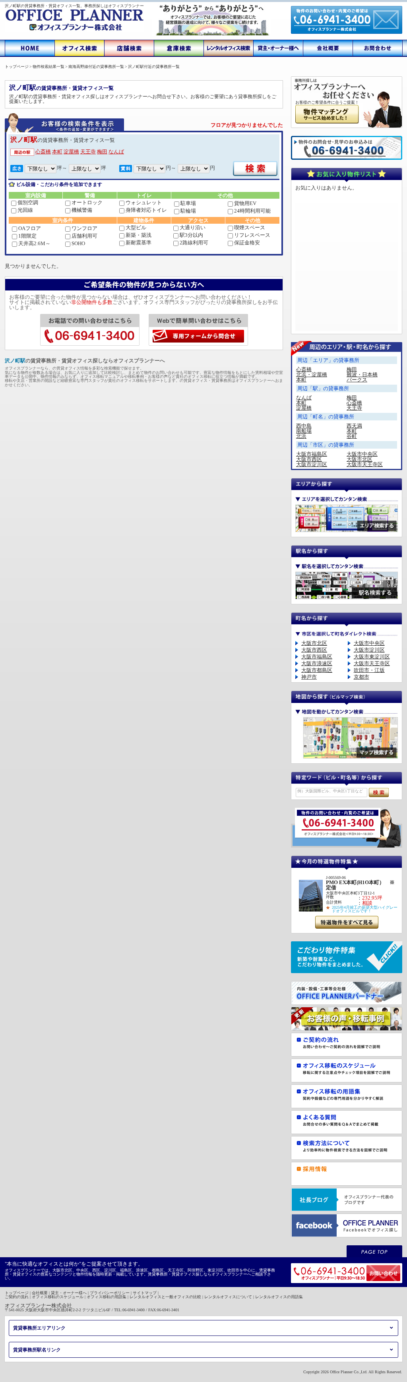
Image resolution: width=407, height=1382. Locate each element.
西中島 (304, 426)
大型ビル (136, 227)
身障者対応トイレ (146, 210)
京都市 (361, 677)
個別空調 (27, 202)
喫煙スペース (249, 227)
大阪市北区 (359, 459)
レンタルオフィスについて (228, 1297)
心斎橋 (43, 152)
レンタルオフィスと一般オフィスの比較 (165, 1297)
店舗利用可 (84, 236)
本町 (57, 152)
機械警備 (82, 210)
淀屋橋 (71, 152)
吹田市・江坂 (369, 670)
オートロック (87, 202)
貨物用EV (245, 203)
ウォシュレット (144, 202)
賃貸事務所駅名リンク (37, 1350)
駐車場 (188, 203)
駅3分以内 (191, 235)
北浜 (301, 436)
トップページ (17, 1293)
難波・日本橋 (362, 374)
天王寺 (88, 152)
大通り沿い (192, 227)
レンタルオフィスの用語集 (279, 1297)
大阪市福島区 (311, 454)
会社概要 (40, 1293)
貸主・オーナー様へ (69, 1293)
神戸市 (309, 677)
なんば (116, 152)
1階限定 (27, 236)
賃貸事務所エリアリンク (39, 1328)
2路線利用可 (194, 243)
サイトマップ (145, 1293)
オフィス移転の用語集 (106, 1297)
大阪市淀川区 (311, 464)
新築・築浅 (138, 235)
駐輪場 (188, 211)
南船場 (304, 431)
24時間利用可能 (252, 211)
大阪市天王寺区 (365, 464)
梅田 (102, 152)
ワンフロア (84, 228)
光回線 (25, 210)
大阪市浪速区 (316, 663)
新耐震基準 (138, 243)
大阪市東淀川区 (372, 657)
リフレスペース (252, 235)
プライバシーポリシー (110, 1293)
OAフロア (29, 228)
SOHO (78, 243)
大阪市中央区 (362, 454)
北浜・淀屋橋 (311, 374)
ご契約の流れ (17, 1297)
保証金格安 (247, 243)
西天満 (354, 426)
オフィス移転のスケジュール (57, 1297)
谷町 (352, 436)
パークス (357, 380)
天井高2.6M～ (34, 243)
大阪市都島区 (316, 670)
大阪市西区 (309, 459)
